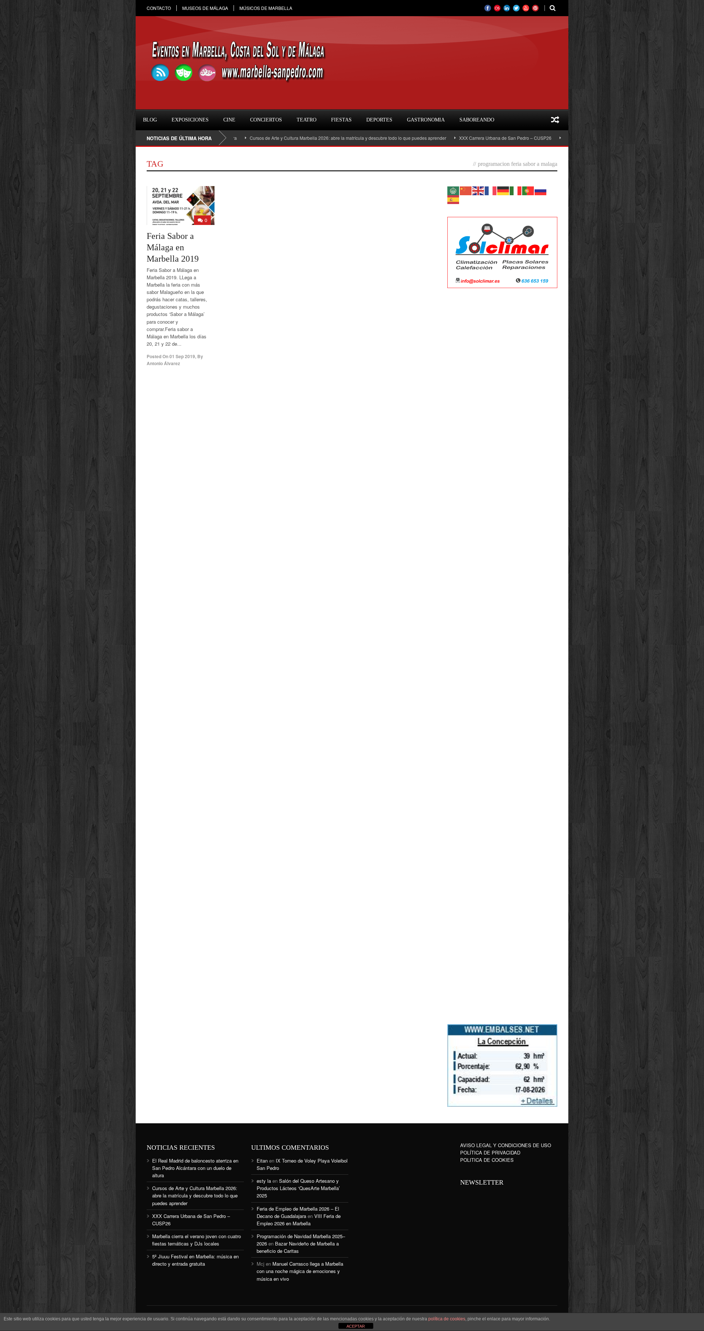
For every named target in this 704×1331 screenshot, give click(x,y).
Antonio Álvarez (163, 363)
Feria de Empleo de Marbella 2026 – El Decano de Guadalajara (298, 1212)
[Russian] (541, 189)
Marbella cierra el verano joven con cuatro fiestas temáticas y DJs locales (196, 1240)
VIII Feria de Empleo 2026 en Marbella (299, 1219)
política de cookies (446, 1318)
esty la (264, 1180)
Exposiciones (190, 120)
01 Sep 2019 (182, 356)
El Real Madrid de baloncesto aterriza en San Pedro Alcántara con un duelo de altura (195, 1168)
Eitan (262, 1160)
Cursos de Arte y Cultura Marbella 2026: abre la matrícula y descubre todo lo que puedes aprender (303, 138)
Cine (229, 120)
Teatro (306, 120)
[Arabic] (453, 189)
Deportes (379, 120)
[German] (503, 189)
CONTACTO (159, 8)
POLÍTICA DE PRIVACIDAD (490, 1152)
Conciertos (266, 120)
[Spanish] (453, 198)
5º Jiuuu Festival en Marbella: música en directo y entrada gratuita (195, 1260)
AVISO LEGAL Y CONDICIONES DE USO (505, 1145)
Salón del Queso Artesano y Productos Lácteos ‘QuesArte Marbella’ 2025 (298, 1188)
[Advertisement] (502, 413)
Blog (150, 120)
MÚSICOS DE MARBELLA (265, 8)
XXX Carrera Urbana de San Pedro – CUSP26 (460, 138)
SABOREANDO (476, 120)
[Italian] (516, 189)
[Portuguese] (528, 189)
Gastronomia (426, 120)
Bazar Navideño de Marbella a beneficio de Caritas (298, 1247)
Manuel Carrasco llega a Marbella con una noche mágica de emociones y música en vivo (300, 1271)
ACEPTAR (355, 1326)
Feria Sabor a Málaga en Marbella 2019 (173, 247)
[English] (478, 189)
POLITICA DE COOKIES (487, 1159)
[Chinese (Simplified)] (466, 189)
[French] (491, 189)
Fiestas (341, 120)
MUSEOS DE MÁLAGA (205, 8)
